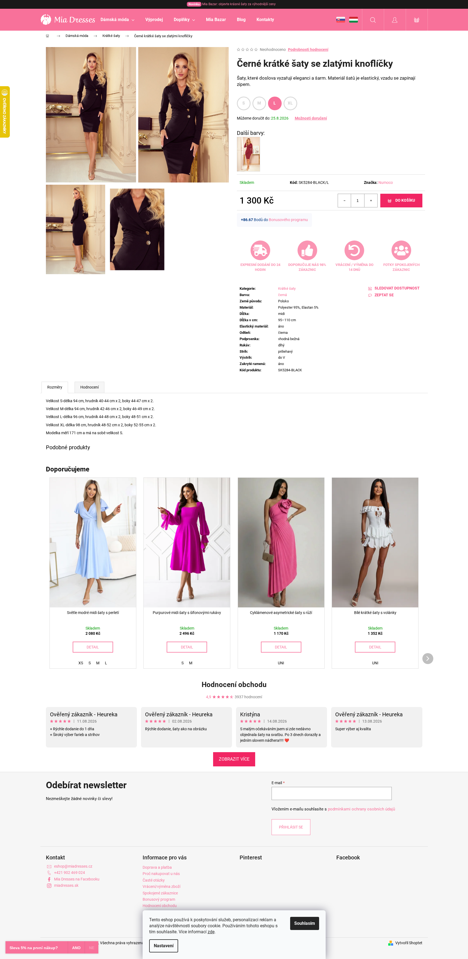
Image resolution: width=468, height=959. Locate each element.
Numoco (385, 182)
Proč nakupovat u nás (161, 873)
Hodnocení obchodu (234, 684)
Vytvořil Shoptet (408, 943)
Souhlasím (304, 923)
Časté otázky (154, 880)
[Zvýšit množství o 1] (370, 200)
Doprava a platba (157, 867)
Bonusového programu (288, 220)
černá (282, 295)
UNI (281, 663)
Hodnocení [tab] (89, 387)
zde (211, 931)
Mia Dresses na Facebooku (76, 879)
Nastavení (163, 945)
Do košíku (405, 200)
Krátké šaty (287, 288)
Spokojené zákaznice (160, 893)
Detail (93, 647)
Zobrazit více (234, 759)
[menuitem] (117, 20)
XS (80, 663)
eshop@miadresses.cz (73, 866)
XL (290, 103)
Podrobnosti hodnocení (308, 49)
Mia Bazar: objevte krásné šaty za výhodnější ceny (232, 4)
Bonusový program (159, 899)
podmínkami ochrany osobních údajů (361, 809)
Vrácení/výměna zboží (161, 886)
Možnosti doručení (311, 118)
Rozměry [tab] (54, 387)
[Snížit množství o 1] (344, 200)
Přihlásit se (291, 827)
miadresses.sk (66, 885)
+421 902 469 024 (69, 872)
